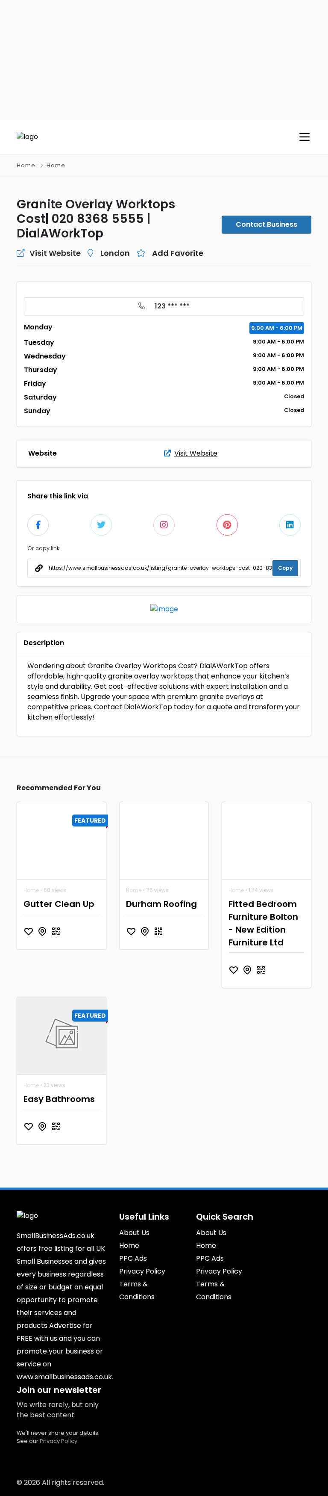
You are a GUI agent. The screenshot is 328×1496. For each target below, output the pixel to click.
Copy (285, 568)
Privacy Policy (58, 1441)
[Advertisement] (164, 60)
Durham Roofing (161, 904)
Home (26, 165)
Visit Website (195, 453)
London (115, 253)
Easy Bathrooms (59, 1099)
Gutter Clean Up (58, 904)
